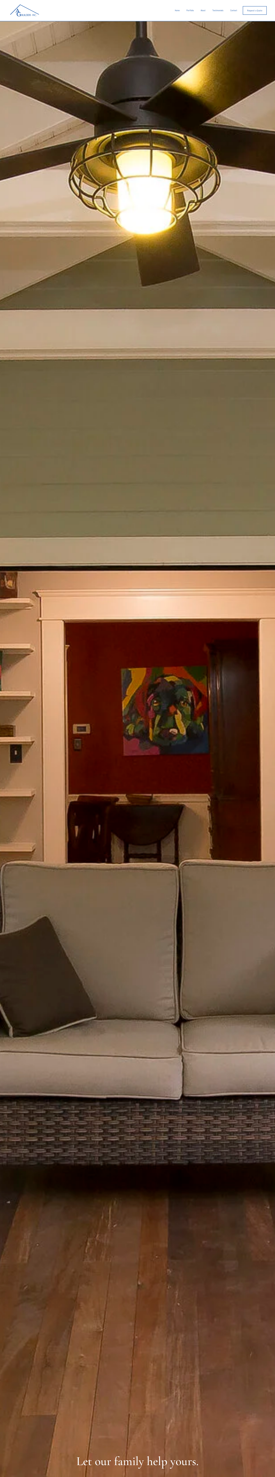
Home (177, 10)
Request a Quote (254, 10)
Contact (233, 10)
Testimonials (217, 10)
